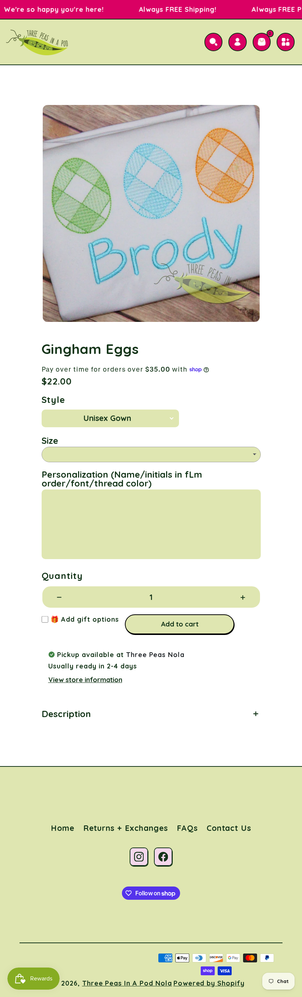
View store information (85, 679)
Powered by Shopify (209, 983)
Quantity (62, 575)
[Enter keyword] (213, 42)
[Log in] (237, 42)
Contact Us (229, 828)
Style (54, 399)
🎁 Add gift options (83, 619)
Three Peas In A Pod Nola (127, 983)
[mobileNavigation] (286, 42)
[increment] (243, 597)
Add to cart (180, 623)
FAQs (187, 828)
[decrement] (59, 597)
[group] (151, 213)
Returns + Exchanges (125, 828)
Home (62, 828)
